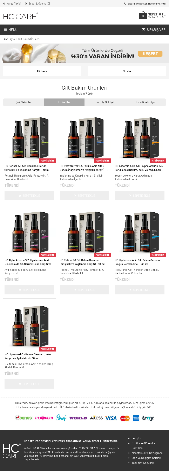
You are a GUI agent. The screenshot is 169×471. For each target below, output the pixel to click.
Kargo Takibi (14, 3)
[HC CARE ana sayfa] (20, 16)
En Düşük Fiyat (105, 102)
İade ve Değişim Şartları (146, 457)
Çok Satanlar (23, 102)
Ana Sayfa (9, 39)
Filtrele (42, 71)
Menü (13, 29)
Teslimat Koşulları (143, 462)
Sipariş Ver (156, 29)
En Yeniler (64, 102)
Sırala (127, 71)
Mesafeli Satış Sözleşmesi (147, 453)
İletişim (136, 438)
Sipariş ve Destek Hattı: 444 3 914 (147, 3)
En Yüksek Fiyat (146, 102)
